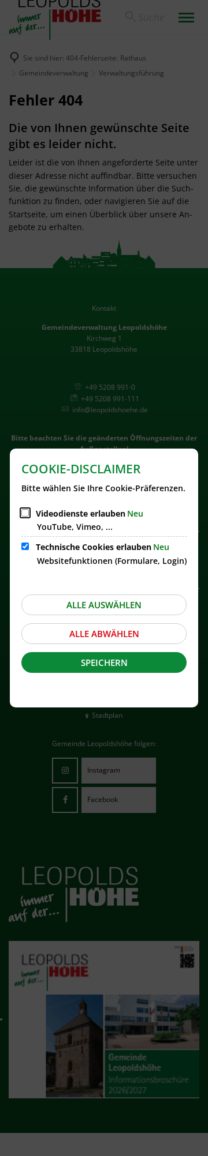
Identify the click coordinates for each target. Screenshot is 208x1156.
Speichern (104, 662)
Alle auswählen (104, 605)
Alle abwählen (104, 633)
